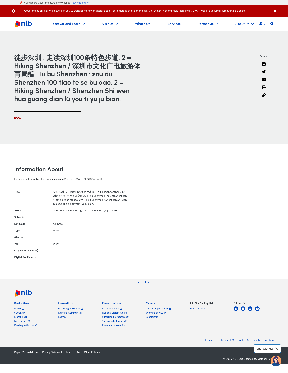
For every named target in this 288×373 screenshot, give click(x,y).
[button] (263, 24)
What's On (142, 24)
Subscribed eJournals (113, 321)
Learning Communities (70, 312)
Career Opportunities (158, 308)
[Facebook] (264, 66)
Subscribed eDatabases (114, 316)
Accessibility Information (260, 340)
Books (18, 308)
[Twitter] (264, 74)
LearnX (62, 316)
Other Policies (92, 352)
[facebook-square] (244, 310)
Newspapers (21, 321)
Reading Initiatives (24, 325)
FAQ (240, 340)
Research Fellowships (113, 325)
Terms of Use (73, 352)
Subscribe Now (198, 308)
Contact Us (211, 340)
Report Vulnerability (25, 352)
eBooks (18, 312)
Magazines (20, 316)
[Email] (264, 82)
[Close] (280, 9)
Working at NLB (155, 312)
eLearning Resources (69, 308)
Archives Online (111, 308)
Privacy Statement (52, 352)
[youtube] (258, 310)
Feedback (226, 340)
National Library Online (115, 312)
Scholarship (152, 316)
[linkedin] (237, 310)
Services (174, 24)
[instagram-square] (251, 310)
